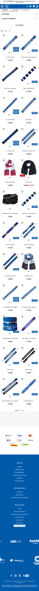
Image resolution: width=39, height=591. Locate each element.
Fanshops (19, 492)
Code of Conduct (19, 517)
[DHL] (14, 445)
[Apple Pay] (9, 440)
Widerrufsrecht (19, 481)
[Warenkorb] (30, 6)
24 (1, 31)
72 (9, 31)
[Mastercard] (30, 435)
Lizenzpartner (19, 495)
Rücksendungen (19, 472)
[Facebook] (11, 576)
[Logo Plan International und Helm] (6, 542)
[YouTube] (26, 576)
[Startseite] (7, 6)
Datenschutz (19, 520)
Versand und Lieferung (19, 475)
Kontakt (19, 466)
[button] (9, 52)
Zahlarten (19, 478)
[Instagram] (15, 576)
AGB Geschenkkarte (19, 511)
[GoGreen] (25, 445)
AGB (19, 508)
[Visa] (19, 435)
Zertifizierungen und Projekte (19, 497)
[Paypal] (9, 435)
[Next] (23, 411)
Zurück (5, 10)
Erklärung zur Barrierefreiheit (19, 514)
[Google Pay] (19, 440)
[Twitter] (20, 576)
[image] (10, 47)
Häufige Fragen (19, 469)
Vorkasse (30, 440)
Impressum (19, 523)
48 (5, 31)
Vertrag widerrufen (19, 525)
